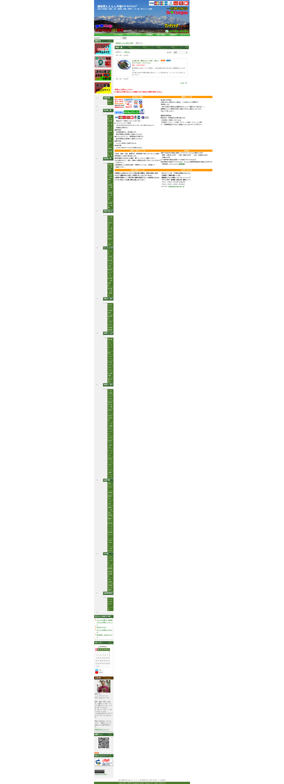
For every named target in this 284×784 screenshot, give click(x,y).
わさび (110, 437)
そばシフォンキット (110, 467)
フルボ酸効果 (110, 567)
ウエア (110, 557)
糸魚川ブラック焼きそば (110, 444)
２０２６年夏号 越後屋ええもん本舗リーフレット (104, 622)
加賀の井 (110, 144)
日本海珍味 (110, 312)
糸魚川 (110, 232)
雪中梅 (110, 152)
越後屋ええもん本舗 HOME (124, 43)
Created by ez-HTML (101, 774)
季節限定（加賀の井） (110, 196)
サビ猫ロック (110, 218)
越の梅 (110, 339)
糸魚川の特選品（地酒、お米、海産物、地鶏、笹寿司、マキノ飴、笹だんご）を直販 (124, 9)
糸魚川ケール (110, 460)
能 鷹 (110, 155)
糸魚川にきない (102, 627)
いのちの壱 (110, 265)
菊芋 (109, 353)
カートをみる (118, 34)
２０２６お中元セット (110, 602)
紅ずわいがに (110, 306)
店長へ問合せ (161, 34)
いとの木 (110, 561)
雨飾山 (110, 148)
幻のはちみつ (110, 363)
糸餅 (109, 483)
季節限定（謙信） (110, 187)
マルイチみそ (110, 397)
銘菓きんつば (110, 508)
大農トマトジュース (110, 475)
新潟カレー (110, 411)
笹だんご (110, 488)
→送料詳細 (181, 164)
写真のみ (127, 52)
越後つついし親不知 (110, 521)
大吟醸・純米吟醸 (110, 119)
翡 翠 (110, 228)
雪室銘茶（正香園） (110, 587)
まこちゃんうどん (110, 453)
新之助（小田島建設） (110, 282)
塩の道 (110, 260)
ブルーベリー (110, 357)
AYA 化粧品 (110, 581)
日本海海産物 (110, 329)
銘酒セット (110, 240)
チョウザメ (110, 433)
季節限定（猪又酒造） (110, 168)
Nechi (110, 235)
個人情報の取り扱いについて (127, 780)
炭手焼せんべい (110, 534)
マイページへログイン (134, 34)
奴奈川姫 (110, 224)
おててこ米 (110, 274)
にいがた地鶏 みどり (110, 426)
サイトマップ (185, 34)
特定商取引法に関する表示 (148, 780)
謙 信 (110, 128)
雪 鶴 (110, 124)
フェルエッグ (110, 528)
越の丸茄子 (110, 380)
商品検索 (97, 38)
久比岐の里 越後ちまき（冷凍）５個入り (145, 61)
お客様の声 (173, 34)
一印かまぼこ (110, 323)
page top (184, 83)
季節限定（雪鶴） (110, 205)
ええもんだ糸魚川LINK (102, 616)
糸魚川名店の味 (110, 418)
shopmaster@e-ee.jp (176, 186)
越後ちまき (110, 102)
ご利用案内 (149, 34)
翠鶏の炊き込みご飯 (110, 404)
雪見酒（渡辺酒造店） (110, 178)
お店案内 (163, 780)
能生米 (110, 269)
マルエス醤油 (110, 392)
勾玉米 (110, 257)
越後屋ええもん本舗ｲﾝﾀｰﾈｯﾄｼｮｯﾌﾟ (117, 6)
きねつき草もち (110, 542)
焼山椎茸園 (110, 374)
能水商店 (110, 317)
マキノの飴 (110, 503)
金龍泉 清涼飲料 (110, 574)
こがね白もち (110, 549)
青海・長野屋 (110, 514)
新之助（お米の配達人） (110, 292)
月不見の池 (110, 138)
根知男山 (110, 132)
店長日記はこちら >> (102, 729)
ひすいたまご (110, 369)
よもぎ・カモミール (110, 346)
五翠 (109, 244)
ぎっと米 (110, 252)
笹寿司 (110, 492)
